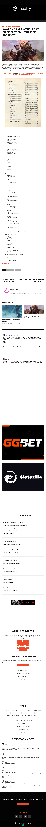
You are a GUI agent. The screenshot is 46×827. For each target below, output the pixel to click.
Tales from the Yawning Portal (10, 582)
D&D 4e (30, 715)
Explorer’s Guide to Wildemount (10, 549)
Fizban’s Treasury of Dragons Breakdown (12, 528)
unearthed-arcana (16, 712)
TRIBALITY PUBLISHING (23, 664)
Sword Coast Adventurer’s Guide (10, 576)
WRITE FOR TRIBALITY (23, 645)
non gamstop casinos (23, 729)
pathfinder (32, 712)
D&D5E (24, 715)
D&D (13, 710)
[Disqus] (23, 348)
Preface (9, 73)
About (17, 1)
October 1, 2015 (16, 37)
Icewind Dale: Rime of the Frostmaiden (12, 544)
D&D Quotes (23, 732)
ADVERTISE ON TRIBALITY (23, 647)
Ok (23, 825)
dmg (9, 715)
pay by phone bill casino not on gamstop (23, 720)
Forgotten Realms (8, 26)
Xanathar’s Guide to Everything (10, 571)
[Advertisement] (24, 15)
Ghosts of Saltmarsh (7, 557)
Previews (17, 26)
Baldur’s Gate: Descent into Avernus (11, 555)
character (25, 712)
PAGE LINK (4, 266)
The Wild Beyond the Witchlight (10, 533)
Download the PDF (6, 263)
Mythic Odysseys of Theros (9, 547)
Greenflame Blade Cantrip (24, 73)
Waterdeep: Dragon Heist (8, 566)
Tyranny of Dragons (7, 595)
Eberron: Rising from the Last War (11, 552)
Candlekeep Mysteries (8, 538)
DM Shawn (27, 320)
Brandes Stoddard (8, 323)
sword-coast (18, 270)
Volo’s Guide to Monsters (8, 574)
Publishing (28, 1)
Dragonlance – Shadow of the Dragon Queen (13, 522)
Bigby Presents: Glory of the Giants (11, 519)
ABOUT (19, 640)
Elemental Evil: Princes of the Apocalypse (12, 593)
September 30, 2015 (35, 320)
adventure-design (16, 715)
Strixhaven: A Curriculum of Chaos (11, 530)
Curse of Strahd (6, 587)
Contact (22, 1)
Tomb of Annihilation (7, 579)
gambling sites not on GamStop (23, 673)
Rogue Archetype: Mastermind (18, 74)
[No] (44, 823)
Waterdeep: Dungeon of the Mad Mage (12, 563)
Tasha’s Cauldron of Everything (10, 541)
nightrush (23, 679)
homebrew (8, 712)
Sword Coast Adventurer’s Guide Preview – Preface (33, 317)
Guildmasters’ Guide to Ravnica (10, 560)
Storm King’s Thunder (8, 585)
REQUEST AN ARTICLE (23, 643)
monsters (39, 712)
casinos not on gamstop (23, 676)
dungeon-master (37, 710)
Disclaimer (5, 73)
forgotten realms (10, 270)
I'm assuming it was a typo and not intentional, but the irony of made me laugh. (20, 757)
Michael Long (7, 37)
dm (22, 710)
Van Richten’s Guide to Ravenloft (10, 536)
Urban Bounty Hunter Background (36, 73)
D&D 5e (7, 710)
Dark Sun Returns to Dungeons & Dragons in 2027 (13, 745)
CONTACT (26, 640)
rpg (17, 710)
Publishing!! (23, 649)
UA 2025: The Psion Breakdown (9, 756)
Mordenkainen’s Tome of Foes (10, 568)
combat (36, 715)
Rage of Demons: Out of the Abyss (10, 590)
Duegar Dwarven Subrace (29, 74)
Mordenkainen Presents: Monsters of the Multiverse (15, 525)
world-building (28, 710)
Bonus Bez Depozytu (23, 723)
